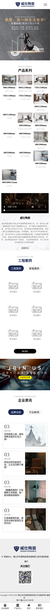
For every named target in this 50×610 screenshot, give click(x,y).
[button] (22, 59)
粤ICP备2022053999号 (25, 600)
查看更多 (25, 248)
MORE (25, 351)
